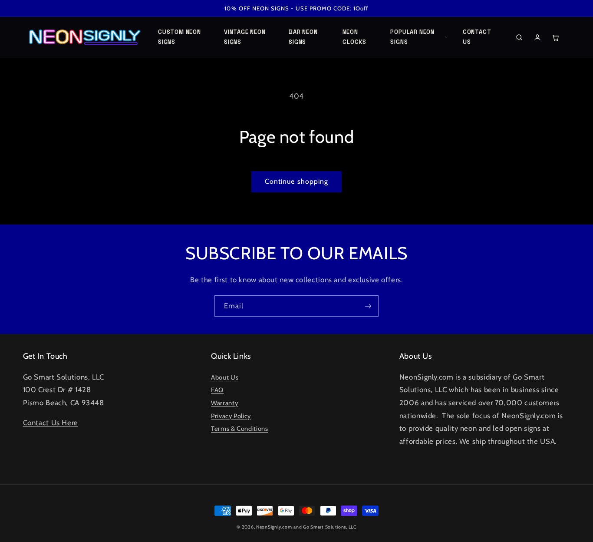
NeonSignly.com (274, 527)
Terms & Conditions (239, 429)
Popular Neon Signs (412, 37)
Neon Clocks (354, 37)
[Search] (519, 37)
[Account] (537, 37)
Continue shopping (296, 181)
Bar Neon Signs (303, 37)
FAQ (217, 390)
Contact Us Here (50, 422)
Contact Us (477, 37)
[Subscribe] (368, 306)
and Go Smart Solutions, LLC (324, 527)
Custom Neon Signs (179, 37)
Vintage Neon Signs (244, 37)
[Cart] (555, 37)
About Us (224, 377)
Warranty (224, 403)
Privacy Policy (231, 416)
